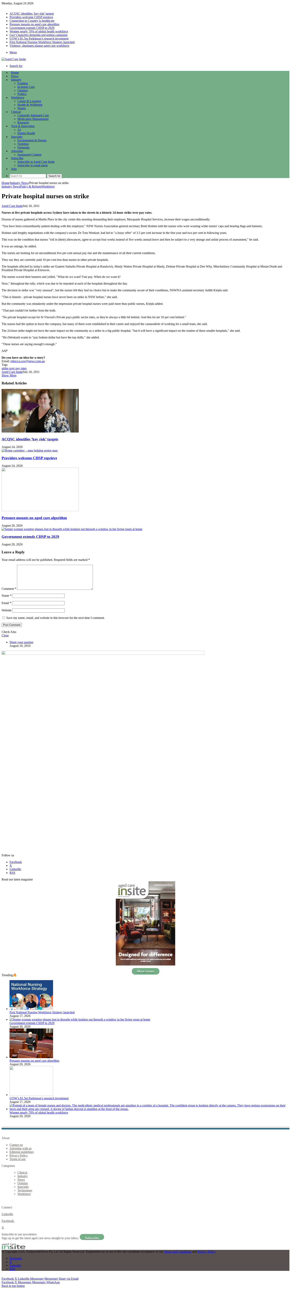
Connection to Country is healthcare (32, 20)
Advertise (17, 151)
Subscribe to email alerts (32, 165)
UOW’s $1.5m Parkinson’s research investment (39, 38)
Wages (21, 108)
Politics (22, 94)
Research (23, 122)
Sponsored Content (29, 154)
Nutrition (23, 144)
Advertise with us (20, 1148)
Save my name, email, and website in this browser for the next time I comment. (55, 617)
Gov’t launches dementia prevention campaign (39, 35)
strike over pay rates (14, 368)
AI (19, 129)
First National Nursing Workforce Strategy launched (42, 42)
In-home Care (26, 87)
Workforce (17, 97)
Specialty (17, 136)
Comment (9, 588)
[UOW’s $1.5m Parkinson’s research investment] (31, 1094)
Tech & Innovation (23, 126)
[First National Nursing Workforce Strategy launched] (31, 1008)
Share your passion (21, 642)
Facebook (8, 1221)
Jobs (14, 169)
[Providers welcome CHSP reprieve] (30, 450)
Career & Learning (29, 101)
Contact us (16, 1144)
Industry (16, 79)
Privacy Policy (19, 1155)
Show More (9, 375)
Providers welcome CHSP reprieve (31, 17)
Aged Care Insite (12, 206)
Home (5, 183)
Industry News (19, 183)
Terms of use (18, 1159)
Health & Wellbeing (29, 104)
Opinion (22, 90)
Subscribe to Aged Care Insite (36, 161)
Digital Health (26, 133)
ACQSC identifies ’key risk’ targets (32, 13)
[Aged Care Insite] (14, 59)
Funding (22, 83)
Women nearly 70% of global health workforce (39, 31)
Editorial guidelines (22, 1152)
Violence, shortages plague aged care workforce (39, 45)
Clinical (16, 111)
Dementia (23, 147)
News (14, 76)
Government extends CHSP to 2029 (32, 28)
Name (6, 595)
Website (6, 610)
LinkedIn (7, 1214)
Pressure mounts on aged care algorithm (34, 24)
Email (6, 603)
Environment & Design (32, 140)
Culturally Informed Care (33, 115)
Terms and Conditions (177, 1251)
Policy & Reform (30, 186)
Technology (24, 1190)
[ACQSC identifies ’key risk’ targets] (40, 431)
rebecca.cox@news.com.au (27, 361)
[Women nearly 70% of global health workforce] (149, 1109)
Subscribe (17, 158)
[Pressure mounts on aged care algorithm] (40, 510)
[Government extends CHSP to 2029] (72, 529)
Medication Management (32, 119)
